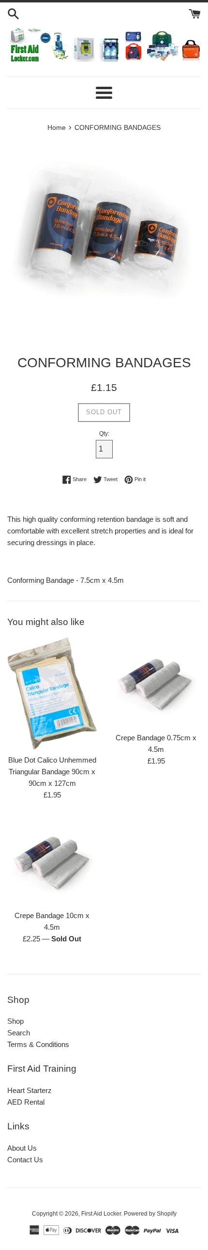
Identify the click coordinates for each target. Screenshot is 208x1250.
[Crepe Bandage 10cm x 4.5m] (52, 860)
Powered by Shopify (150, 1213)
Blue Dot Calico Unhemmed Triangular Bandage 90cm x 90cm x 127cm (52, 771)
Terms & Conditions (38, 1044)
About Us (22, 1148)
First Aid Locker (101, 1213)
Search (18, 1033)
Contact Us (25, 1160)
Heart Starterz (29, 1090)
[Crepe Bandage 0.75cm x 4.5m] (156, 682)
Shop (15, 1021)
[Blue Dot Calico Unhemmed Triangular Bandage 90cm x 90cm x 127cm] (52, 694)
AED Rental (26, 1102)
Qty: (104, 433)
